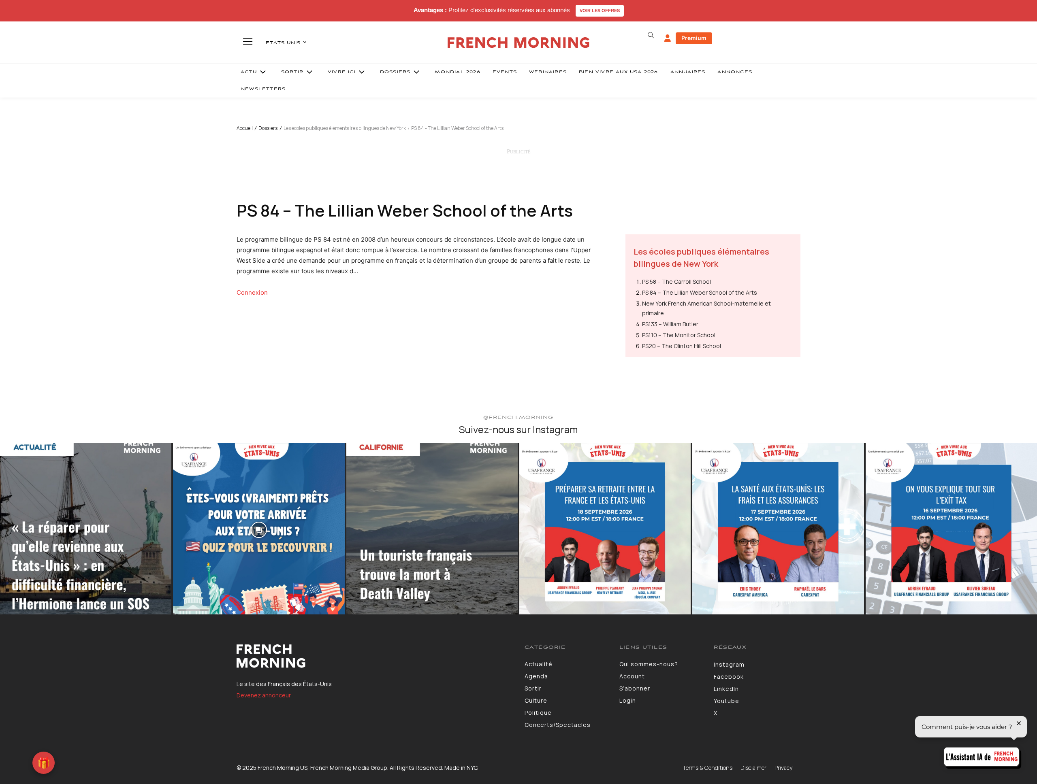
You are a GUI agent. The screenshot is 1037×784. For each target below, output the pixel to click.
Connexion (252, 292)
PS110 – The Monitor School (678, 335)
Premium (693, 37)
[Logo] (374, 656)
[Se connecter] (667, 38)
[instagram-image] (85, 528)
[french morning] (518, 42)
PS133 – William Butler (670, 324)
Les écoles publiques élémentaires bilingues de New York (345, 128)
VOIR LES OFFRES (600, 10)
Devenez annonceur (264, 695)
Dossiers (267, 128)
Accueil (245, 128)
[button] (650, 35)
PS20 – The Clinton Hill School (681, 346)
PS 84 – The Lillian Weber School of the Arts (699, 292)
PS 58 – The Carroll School (676, 281)
